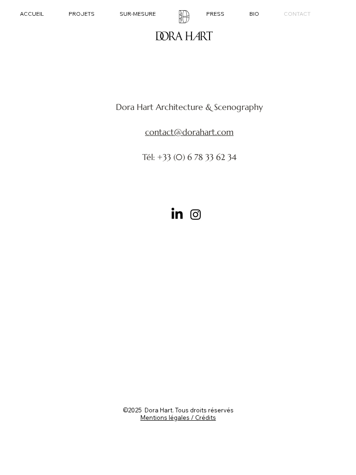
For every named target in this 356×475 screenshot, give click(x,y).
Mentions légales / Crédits (178, 417)
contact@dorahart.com (189, 132)
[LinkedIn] (177, 214)
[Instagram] (196, 214)
